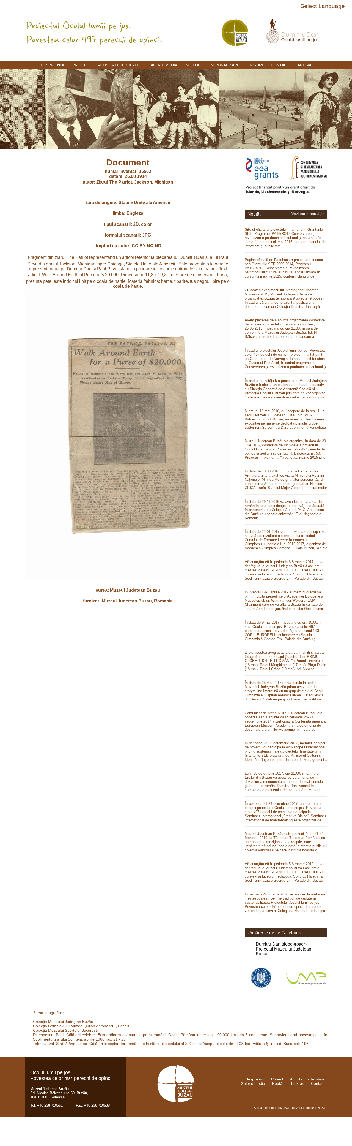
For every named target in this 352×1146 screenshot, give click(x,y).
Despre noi (52, 65)
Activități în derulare (307, 1079)
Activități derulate (118, 65)
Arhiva (304, 65)
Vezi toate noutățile (308, 214)
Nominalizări (224, 65)
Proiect (80, 65)
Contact (280, 65)
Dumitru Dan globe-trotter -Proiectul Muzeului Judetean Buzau (283, 949)
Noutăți (194, 65)
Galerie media (162, 65)
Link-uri (254, 65)
